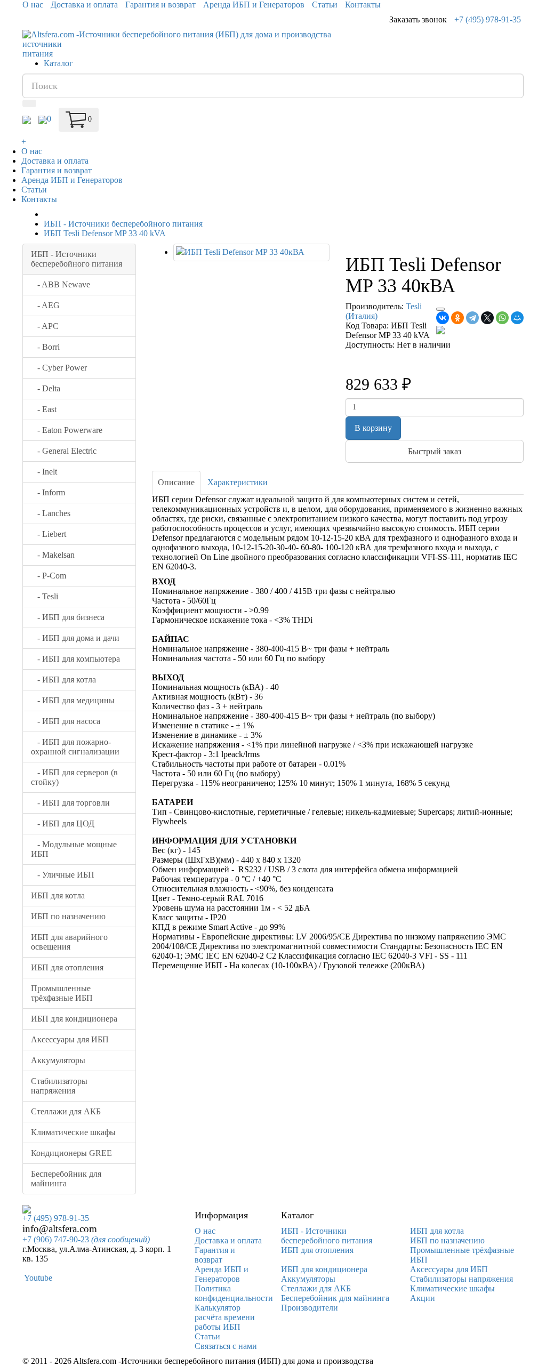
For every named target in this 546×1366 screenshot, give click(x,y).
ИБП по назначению (68, 916)
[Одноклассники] (457, 317)
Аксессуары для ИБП (70, 1039)
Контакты (363, 4)
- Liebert (48, 534)
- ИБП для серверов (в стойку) (74, 777)
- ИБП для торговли (70, 802)
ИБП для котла (58, 895)
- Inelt (44, 471)
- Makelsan (53, 554)
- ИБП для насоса (65, 721)
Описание (176, 482)
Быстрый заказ (434, 451)
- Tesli (44, 596)
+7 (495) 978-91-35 (487, 19)
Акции (422, 1298)
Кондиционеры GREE (71, 1153)
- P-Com (48, 575)
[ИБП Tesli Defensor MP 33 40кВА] (251, 252)
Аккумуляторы (58, 1060)
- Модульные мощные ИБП (74, 849)
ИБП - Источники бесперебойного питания (123, 223)
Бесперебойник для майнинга (66, 1178)
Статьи (325, 4)
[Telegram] (472, 317)
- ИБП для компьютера (75, 658)
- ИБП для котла (63, 679)
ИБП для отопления (67, 967)
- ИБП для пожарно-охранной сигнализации (75, 746)
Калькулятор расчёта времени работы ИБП (225, 1317)
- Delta (45, 388)
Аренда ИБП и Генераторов (253, 4)
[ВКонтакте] (442, 317)
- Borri (45, 346)
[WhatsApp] (502, 317)
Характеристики (237, 482)
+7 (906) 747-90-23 (86, 1239)
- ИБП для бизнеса (68, 617)
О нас (32, 4)
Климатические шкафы (73, 1132)
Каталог (58, 63)
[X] (487, 317)
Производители (309, 1307)
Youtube (37, 1277)
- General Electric (64, 450)
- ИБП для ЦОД (62, 823)
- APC (45, 326)
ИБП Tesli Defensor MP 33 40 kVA (105, 233)
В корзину (373, 427)
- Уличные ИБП (62, 874)
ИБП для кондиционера (74, 1018)
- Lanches (50, 513)
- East (44, 409)
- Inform (48, 492)
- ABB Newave (60, 284)
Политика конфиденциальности (234, 1293)
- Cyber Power (59, 367)
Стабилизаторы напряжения (59, 1085)
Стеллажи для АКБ (66, 1111)
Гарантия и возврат (160, 4)
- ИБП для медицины (73, 700)
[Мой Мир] (517, 317)
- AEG (45, 305)
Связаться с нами (226, 1346)
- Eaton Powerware (66, 430)
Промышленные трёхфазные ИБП (62, 993)
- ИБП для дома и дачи (75, 637)
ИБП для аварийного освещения (69, 942)
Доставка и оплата (84, 4)
